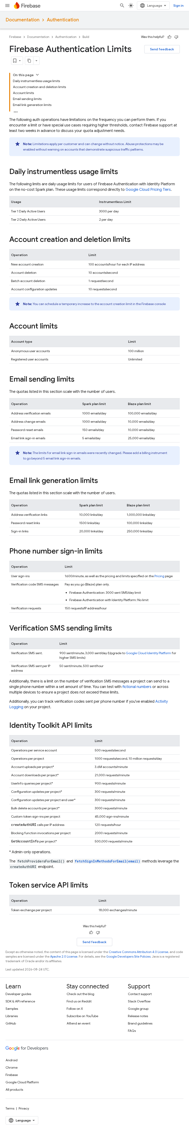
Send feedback (162, 49)
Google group (138, 1009)
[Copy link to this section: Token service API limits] (92, 885)
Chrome (12, 1067)
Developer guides (18, 994)
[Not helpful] (176, 37)
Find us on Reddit (79, 1001)
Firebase (15, 37)
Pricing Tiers (148, 189)
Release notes (138, 1016)
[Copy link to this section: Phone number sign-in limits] (107, 551)
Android (12, 1060)
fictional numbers (136, 687)
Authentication (63, 20)
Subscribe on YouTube (82, 1016)
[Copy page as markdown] (29, 61)
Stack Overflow (139, 1001)
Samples (12, 1009)
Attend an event (78, 1023)
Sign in (178, 5)
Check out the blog (80, 994)
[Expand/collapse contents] (37, 74)
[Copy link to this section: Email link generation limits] (102, 481)
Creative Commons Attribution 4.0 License (138, 952)
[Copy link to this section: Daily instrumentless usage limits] (122, 172)
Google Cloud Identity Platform (148, 653)
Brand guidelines (140, 1023)
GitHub (11, 1023)
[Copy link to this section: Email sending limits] (79, 379)
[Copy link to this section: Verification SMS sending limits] (116, 628)
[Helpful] (169, 37)
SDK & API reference (20, 1001)
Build (86, 37)
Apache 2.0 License (63, 957)
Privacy (24, 1108)
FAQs (132, 1031)
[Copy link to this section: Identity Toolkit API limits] (96, 726)
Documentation (22, 20)
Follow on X (75, 1009)
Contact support (140, 994)
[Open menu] (7, 5)
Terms (10, 1108)
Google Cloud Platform (22, 1082)
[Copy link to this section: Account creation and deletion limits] (135, 240)
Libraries (12, 1016)
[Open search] (122, 5)
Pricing (159, 576)
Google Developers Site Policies (128, 957)
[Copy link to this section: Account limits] (62, 326)
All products (14, 1089)
